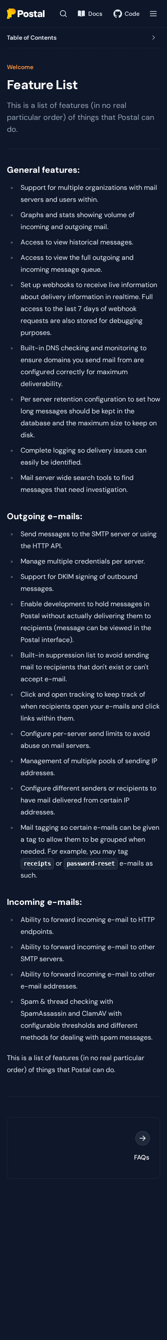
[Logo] (26, 14)
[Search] (63, 13)
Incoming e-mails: (44, 901)
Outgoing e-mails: (44, 516)
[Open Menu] (153, 13)
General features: (43, 169)
